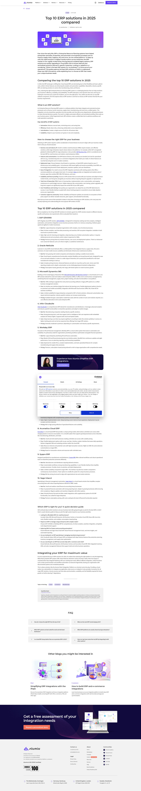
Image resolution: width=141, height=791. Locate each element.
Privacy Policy (73, 759)
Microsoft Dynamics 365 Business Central (75, 275)
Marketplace (89, 752)
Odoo (75, 172)
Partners (88, 762)
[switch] (62, 407)
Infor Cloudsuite (42, 307)
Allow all (91, 412)
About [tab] (95, 382)
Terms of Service (73, 761)
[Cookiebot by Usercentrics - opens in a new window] (95, 377)
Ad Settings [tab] (79, 382)
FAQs (88, 764)
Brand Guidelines (90, 767)
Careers (91, 757)
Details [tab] (62, 382)
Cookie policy (73, 764)
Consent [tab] (46, 382)
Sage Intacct (69, 481)
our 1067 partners (48, 389)
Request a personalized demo (37, 727)
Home (88, 749)
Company (89, 754)
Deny (70, 412)
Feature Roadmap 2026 (92, 769)
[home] (29, 2)
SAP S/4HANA (60, 221)
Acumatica (40, 432)
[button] (39, 2)
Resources (89, 759)
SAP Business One (81, 152)
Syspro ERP (72, 457)
